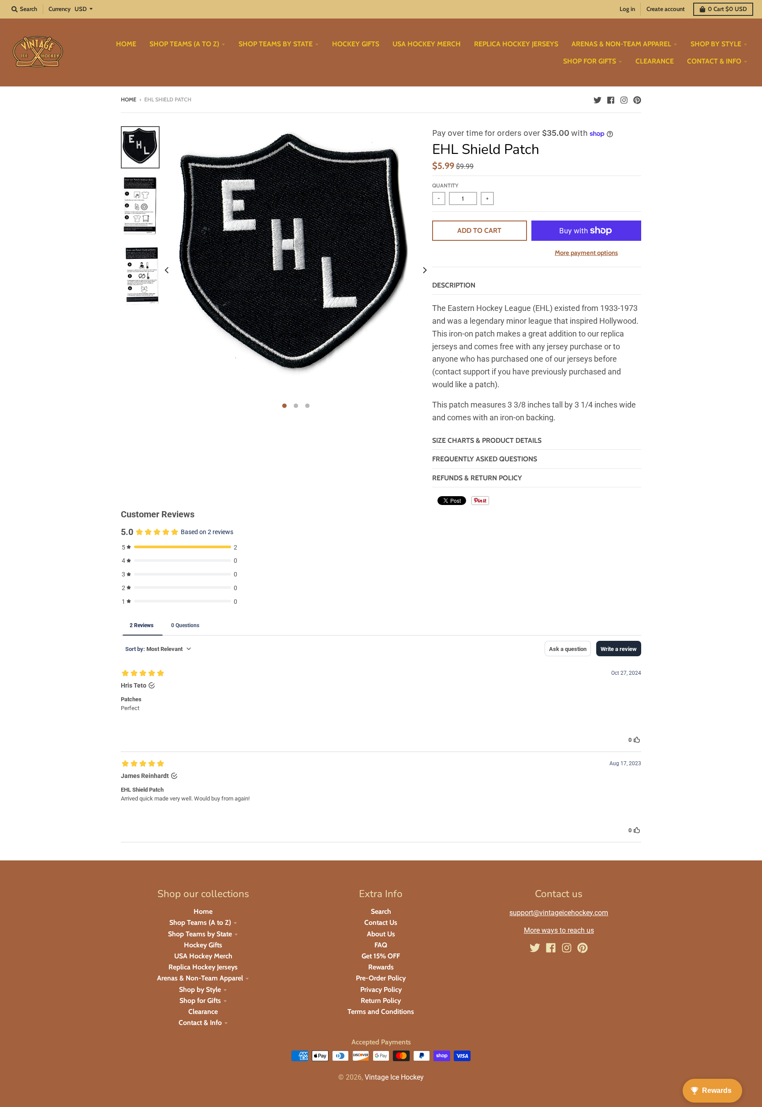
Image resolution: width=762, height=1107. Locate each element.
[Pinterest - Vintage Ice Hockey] (637, 99)
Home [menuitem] (126, 44)
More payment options (586, 253)
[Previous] (167, 270)
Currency (60, 8)
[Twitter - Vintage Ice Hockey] (597, 99)
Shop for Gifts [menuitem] (589, 61)
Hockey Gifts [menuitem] (355, 44)
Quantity (445, 185)
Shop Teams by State (200, 934)
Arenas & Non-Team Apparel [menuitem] (621, 44)
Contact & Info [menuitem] (714, 61)
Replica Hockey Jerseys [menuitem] (516, 44)
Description (453, 285)
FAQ (380, 945)
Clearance (203, 1011)
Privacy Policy (381, 989)
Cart (727, 8)
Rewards (381, 967)
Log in (627, 8)
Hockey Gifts (203, 945)
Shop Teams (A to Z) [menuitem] (184, 44)
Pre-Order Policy (381, 978)
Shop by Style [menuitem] (716, 44)
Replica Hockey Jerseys (203, 967)
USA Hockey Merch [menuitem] (426, 44)
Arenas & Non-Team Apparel (200, 978)
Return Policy (381, 1000)
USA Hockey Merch (203, 956)
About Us (381, 934)
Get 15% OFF (381, 956)
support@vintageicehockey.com (558, 913)
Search (381, 911)
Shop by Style (200, 989)
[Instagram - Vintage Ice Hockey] (624, 99)
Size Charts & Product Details (487, 440)
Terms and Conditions (380, 1011)
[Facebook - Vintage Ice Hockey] (611, 99)
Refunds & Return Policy (477, 478)
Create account (665, 8)
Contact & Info (200, 1022)
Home (128, 99)
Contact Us (380, 922)
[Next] (424, 270)
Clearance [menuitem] (654, 61)
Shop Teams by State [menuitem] (276, 44)
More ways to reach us (559, 930)
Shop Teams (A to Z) (200, 922)
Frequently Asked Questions (484, 459)
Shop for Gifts (200, 1000)
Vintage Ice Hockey (394, 1077)
